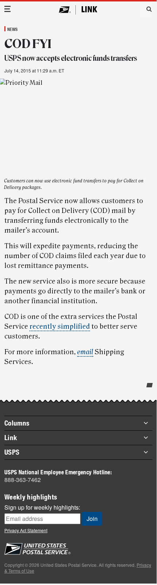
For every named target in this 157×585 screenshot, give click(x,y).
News (12, 29)
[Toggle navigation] (7, 9)
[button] (146, 8)
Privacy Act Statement (25, 530)
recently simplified (60, 327)
